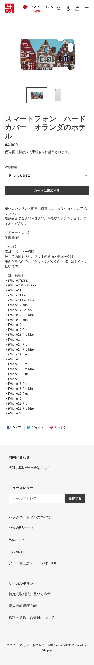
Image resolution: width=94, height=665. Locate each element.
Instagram (16, 551)
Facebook (16, 539)
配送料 (17, 152)
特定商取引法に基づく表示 (30, 594)
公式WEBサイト (21, 528)
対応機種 (11, 167)
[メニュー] (86, 8)
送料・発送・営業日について (31, 618)
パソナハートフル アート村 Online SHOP (44, 645)
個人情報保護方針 (23, 606)
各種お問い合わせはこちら (30, 468)
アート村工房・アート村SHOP (33, 563)
